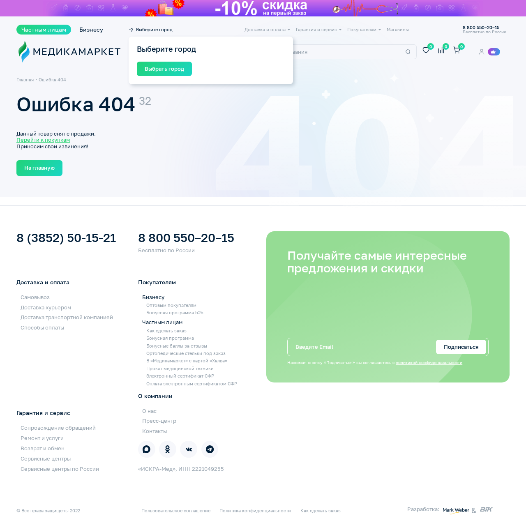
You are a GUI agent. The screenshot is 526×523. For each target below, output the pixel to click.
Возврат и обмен (43, 448)
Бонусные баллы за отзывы (176, 345)
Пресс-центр (159, 420)
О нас (149, 411)
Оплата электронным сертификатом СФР (191, 383)
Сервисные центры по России (60, 468)
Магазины (398, 29)
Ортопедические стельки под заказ (186, 353)
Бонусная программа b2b (174, 312)
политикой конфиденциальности (429, 362)
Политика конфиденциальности (255, 510)
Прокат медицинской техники (180, 368)
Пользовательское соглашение (175, 510)
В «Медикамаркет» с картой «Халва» (186, 360)
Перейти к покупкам (43, 139)
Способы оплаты (42, 327)
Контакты (154, 431)
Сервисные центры (46, 458)
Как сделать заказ (166, 330)
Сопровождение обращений (58, 427)
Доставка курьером (46, 307)
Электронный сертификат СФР (180, 375)
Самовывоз (35, 297)
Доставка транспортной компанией (67, 317)
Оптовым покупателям (171, 305)
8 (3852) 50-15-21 (66, 237)
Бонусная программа (170, 338)
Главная (25, 79)
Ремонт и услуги (42, 438)
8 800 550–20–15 (186, 237)
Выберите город (154, 29)
